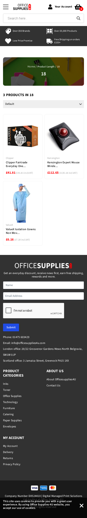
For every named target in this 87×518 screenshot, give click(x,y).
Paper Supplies (12, 420)
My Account (10, 446)
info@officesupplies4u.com (28, 343)
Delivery (8, 452)
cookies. (30, 508)
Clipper (10, 158)
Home (31, 67)
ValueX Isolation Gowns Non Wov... (21, 231)
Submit (11, 327)
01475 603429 (21, 337)
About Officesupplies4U (61, 379)
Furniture (9, 408)
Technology (10, 402)
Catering (8, 414)
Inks (5, 384)
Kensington (53, 158)
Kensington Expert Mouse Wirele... (63, 164)
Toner (6, 390)
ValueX (9, 225)
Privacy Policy (11, 464)
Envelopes (9, 427)
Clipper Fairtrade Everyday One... (17, 164)
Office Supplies (12, 396)
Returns (8, 458)
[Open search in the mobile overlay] (43, 18)
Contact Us (53, 386)
